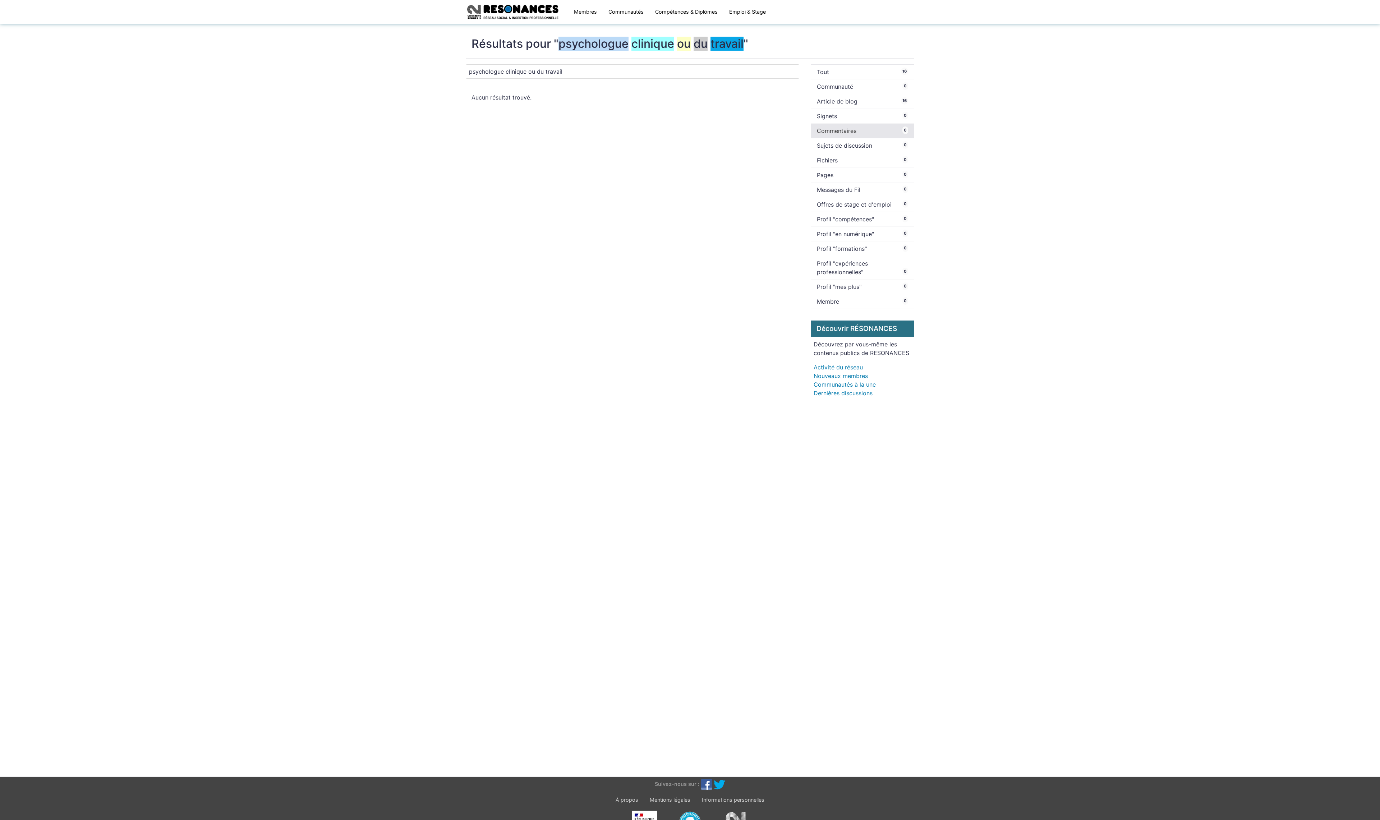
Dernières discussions (843, 393)
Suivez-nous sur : (677, 784)
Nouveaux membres (841, 375)
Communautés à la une (845, 384)
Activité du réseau (838, 367)
